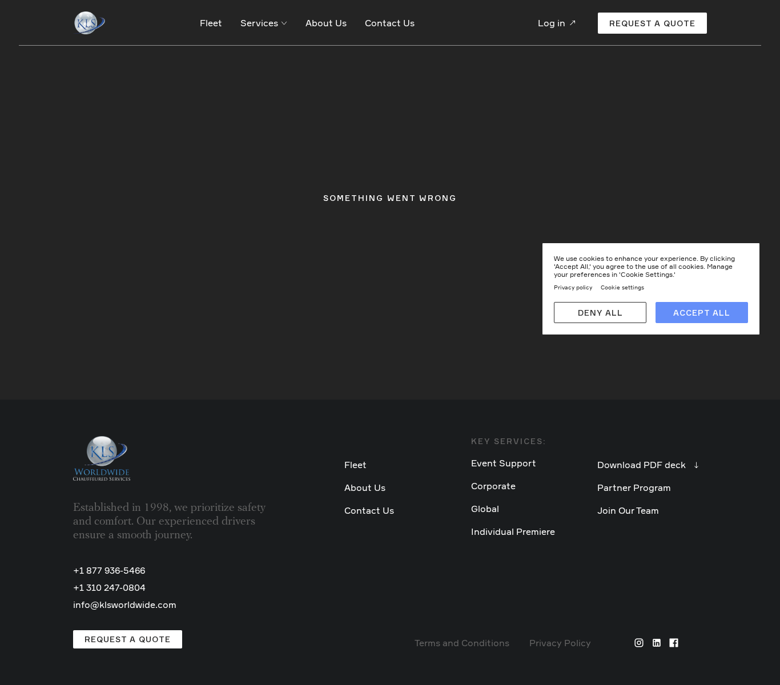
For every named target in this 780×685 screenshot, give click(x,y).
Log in (551, 23)
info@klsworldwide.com (124, 604)
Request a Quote (128, 639)
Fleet (211, 23)
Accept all (701, 312)
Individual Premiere (513, 531)
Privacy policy (573, 287)
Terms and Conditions (462, 642)
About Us (326, 23)
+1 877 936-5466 (109, 570)
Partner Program (634, 487)
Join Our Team (628, 510)
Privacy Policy (560, 642)
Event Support (503, 463)
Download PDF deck (641, 464)
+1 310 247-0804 (109, 587)
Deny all (600, 312)
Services (259, 23)
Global (485, 508)
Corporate (493, 485)
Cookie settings (622, 287)
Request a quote (652, 23)
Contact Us (390, 23)
